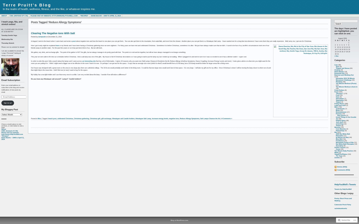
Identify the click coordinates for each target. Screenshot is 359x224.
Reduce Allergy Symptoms (189, 118)
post (74, 41)
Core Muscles (341, 129)
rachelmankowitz (340, 208)
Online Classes (340, 147)
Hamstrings (340, 130)
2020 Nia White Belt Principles (343, 135)
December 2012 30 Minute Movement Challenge (345, 79)
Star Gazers (341, 115)
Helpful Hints (341, 120)
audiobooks (340, 109)
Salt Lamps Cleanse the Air (210, 118)
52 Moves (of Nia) (342, 137)
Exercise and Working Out (344, 75)
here (57, 45)
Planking (339, 82)
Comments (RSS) (343, 170)
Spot (337, 66)
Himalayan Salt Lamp (143, 118)
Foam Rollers (339, 90)
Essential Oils (339, 73)
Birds (338, 110)
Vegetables (340, 100)
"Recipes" (339, 93)
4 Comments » (226, 118)
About (4, 16)
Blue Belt (339, 139)
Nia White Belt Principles (345, 144)
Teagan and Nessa (342, 68)
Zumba (337, 157)
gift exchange (106, 118)
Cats (336, 65)
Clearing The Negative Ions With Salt (53, 33)
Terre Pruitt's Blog (27, 5)
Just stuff (339, 122)
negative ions (174, 118)
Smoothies (340, 98)
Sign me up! (8, 103)
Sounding (339, 146)
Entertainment (341, 112)
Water (336, 152)
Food (336, 92)
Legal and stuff (340, 105)
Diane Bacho (339, 71)
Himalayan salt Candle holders (123, 118)
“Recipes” (84, 16)
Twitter (338, 125)
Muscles (337, 127)
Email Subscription (10, 80)
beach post (52, 118)
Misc (336, 107)
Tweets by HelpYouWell (343, 189)
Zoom (338, 149)
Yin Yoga (339, 156)
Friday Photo (339, 103)
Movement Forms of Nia (345, 142)
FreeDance (340, 141)
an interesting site (89, 61)
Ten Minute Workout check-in (346, 87)
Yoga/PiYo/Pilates (340, 154)
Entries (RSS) (342, 167)
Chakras (337, 70)
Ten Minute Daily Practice (343, 151)
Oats (337, 97)
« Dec (336, 56)
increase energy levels (160, 118)
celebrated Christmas (65, 118)
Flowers (339, 114)
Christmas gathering (81, 118)
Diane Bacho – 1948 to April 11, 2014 (106, 16)
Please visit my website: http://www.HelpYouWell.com (54, 16)
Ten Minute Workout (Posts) (346, 83)
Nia (335, 132)
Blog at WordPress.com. (179, 220)
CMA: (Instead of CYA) (19, 16)
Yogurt (338, 102)
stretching (339, 124)
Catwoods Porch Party (342, 204)
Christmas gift (95, 118)
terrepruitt (42, 36)
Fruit (337, 95)
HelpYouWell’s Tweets (345, 184)
